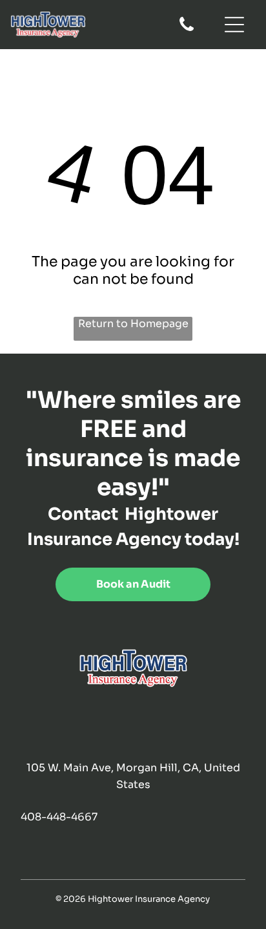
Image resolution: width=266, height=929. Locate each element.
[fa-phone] (187, 30)
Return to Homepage (133, 323)
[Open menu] (234, 24)
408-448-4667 (59, 817)
